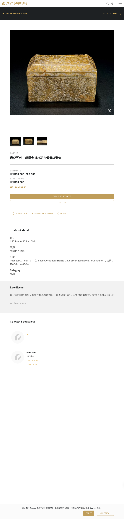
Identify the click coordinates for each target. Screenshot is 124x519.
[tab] (21, 230)
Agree (89, 513)
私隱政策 (83, 508)
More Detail (105, 513)
